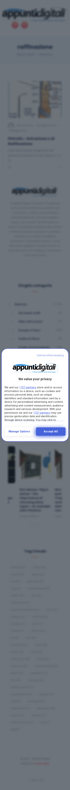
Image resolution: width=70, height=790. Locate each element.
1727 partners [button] (27, 387)
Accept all (51, 431)
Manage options (19, 431)
